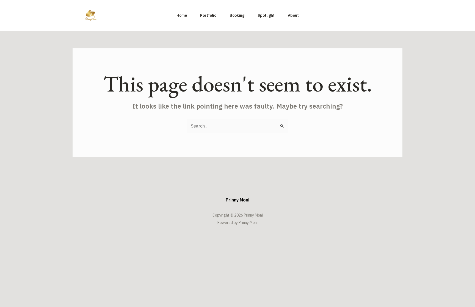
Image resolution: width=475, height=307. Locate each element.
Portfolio (208, 15)
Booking (237, 15)
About (293, 15)
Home (181, 15)
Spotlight (266, 15)
